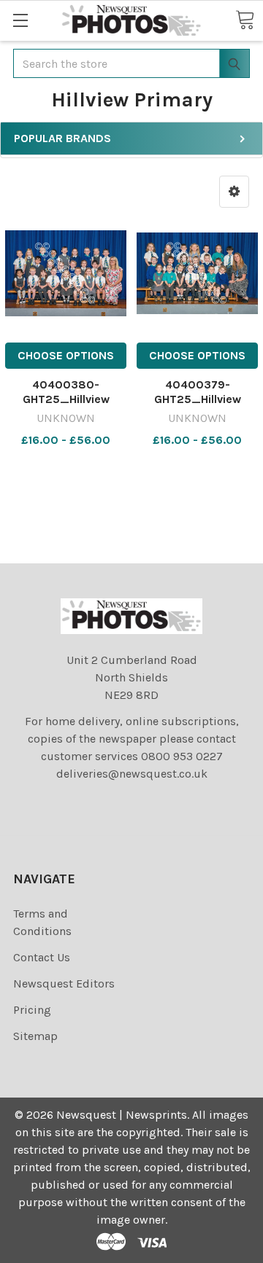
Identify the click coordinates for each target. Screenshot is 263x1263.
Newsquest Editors (64, 983)
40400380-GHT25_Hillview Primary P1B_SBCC (66, 399)
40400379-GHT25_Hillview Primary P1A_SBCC (197, 399)
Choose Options (66, 355)
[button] (234, 192)
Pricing (32, 1010)
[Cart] (244, 19)
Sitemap (35, 1036)
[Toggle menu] (20, 20)
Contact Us (41, 957)
